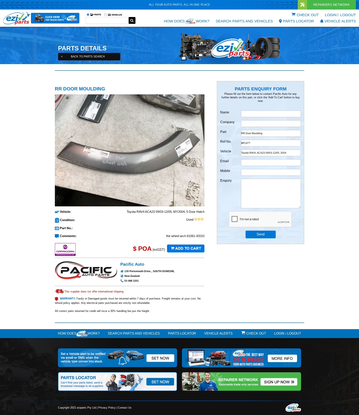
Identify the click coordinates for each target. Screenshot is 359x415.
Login (331, 15)
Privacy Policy (107, 407)
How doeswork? (79, 333)
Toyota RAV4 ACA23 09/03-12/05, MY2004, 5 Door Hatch (165, 211)
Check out (308, 15)
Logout (348, 15)
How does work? (186, 21)
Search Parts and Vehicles (244, 21)
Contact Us (125, 407)
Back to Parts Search (83, 56)
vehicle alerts (340, 21)
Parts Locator (298, 21)
